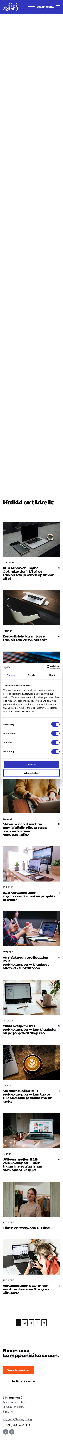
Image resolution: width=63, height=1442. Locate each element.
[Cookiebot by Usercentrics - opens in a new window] (47, 667)
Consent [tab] (11, 675)
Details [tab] (31, 675)
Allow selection (31, 773)
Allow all (31, 764)
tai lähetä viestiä (23, 1381)
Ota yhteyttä (45, 6)
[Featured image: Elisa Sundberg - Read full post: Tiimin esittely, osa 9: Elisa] (31, 1200)
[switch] (55, 733)
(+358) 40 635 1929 (16, 1425)
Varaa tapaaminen (18, 1370)
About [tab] (51, 675)
